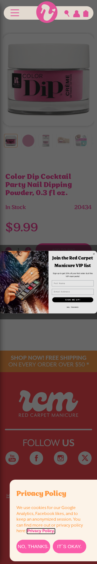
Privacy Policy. (41, 531)
